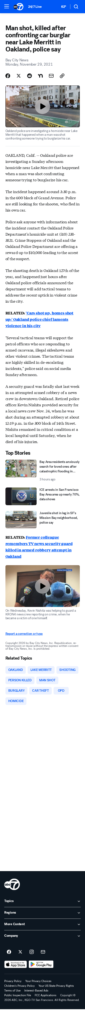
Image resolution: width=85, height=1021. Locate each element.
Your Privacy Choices (38, 981)
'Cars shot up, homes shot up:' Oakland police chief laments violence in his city (39, 319)
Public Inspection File (17, 995)
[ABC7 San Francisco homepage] (18, 6)
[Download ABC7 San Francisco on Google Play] (41, 964)
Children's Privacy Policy (19, 985)
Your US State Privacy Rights (56, 985)
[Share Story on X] (19, 76)
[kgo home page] (12, 884)
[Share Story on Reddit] (30, 76)
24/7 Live (35, 6)
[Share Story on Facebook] (8, 76)
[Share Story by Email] (51, 76)
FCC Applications (45, 995)
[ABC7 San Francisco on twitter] (20, 952)
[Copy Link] (62, 76)
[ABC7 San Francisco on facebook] (9, 952)
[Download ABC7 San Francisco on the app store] (15, 964)
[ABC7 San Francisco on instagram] (31, 952)
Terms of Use (12, 990)
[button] (7, 6)
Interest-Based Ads (36, 990)
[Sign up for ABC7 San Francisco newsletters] (43, 952)
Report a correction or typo (24, 633)
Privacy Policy (12, 981)
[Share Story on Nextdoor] (40, 76)
